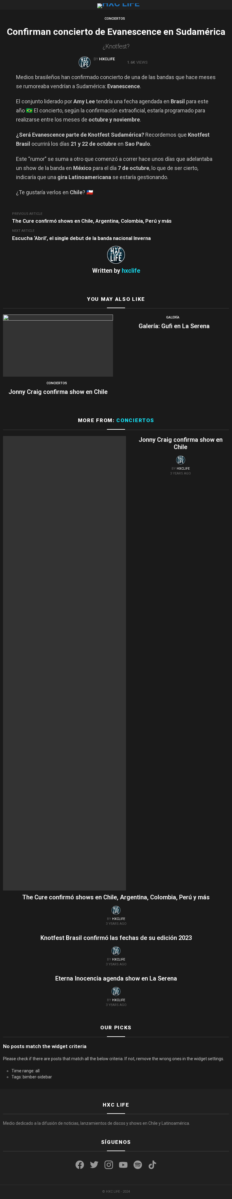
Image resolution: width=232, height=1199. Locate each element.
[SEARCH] (226, 5)
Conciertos (57, 383)
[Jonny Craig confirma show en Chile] (58, 346)
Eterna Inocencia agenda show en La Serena (116, 978)
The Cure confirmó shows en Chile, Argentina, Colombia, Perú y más (116, 897)
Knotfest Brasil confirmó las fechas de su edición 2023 (116, 937)
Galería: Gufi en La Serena (174, 326)
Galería (172, 317)
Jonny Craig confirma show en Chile (58, 391)
